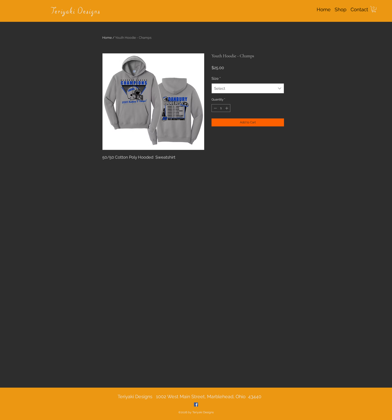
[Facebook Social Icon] (196, 404)
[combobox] (248, 88)
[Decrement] (215, 108)
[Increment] (227, 108)
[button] (374, 9)
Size (216, 78)
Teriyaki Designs (76, 12)
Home (107, 38)
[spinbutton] (221, 108)
